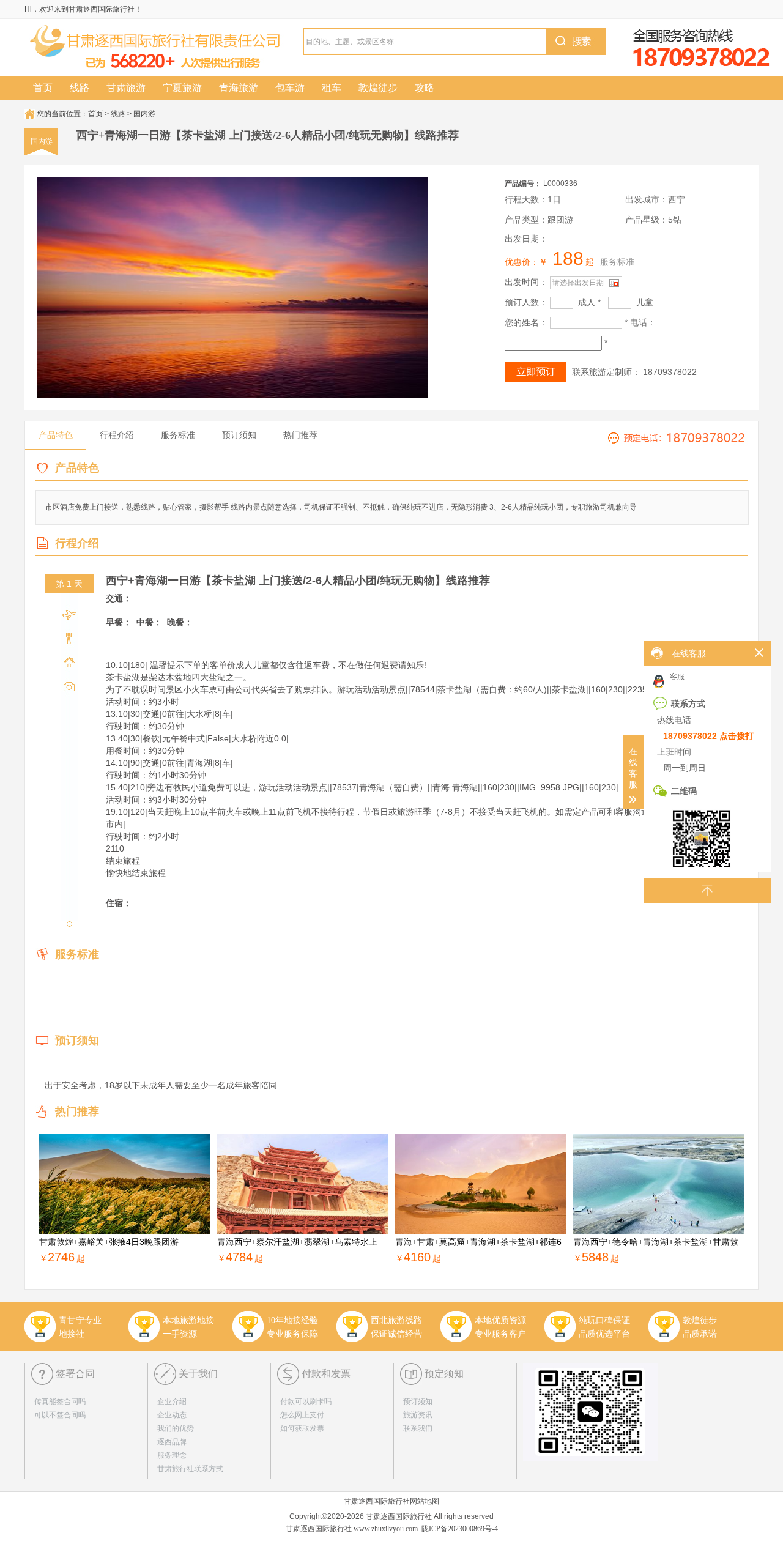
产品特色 (56, 435)
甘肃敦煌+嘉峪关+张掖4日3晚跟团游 (109, 1242)
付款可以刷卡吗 (306, 1401)
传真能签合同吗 (60, 1401)
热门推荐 (300, 435)
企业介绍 (172, 1401)
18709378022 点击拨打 (708, 736)
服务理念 (172, 1455)
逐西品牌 (172, 1442)
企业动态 (172, 1415)
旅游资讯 (417, 1415)
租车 (331, 88)
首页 (43, 88)
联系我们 (417, 1428)
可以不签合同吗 (60, 1415)
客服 (676, 676)
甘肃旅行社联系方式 (190, 1468)
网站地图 (424, 1501)
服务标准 (617, 262)
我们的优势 (175, 1428)
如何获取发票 (302, 1428)
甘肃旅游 (126, 88)
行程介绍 (117, 435)
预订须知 (239, 435)
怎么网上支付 (302, 1415)
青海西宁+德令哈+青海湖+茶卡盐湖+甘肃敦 (655, 1242)
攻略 (424, 88)
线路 (79, 88)
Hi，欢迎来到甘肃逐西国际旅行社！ (83, 9)
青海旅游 (238, 88)
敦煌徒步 (378, 88)
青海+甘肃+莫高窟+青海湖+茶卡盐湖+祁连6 (478, 1242)
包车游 (290, 88)
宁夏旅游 (182, 88)
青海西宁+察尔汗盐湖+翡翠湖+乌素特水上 (297, 1242)
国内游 (144, 113)
